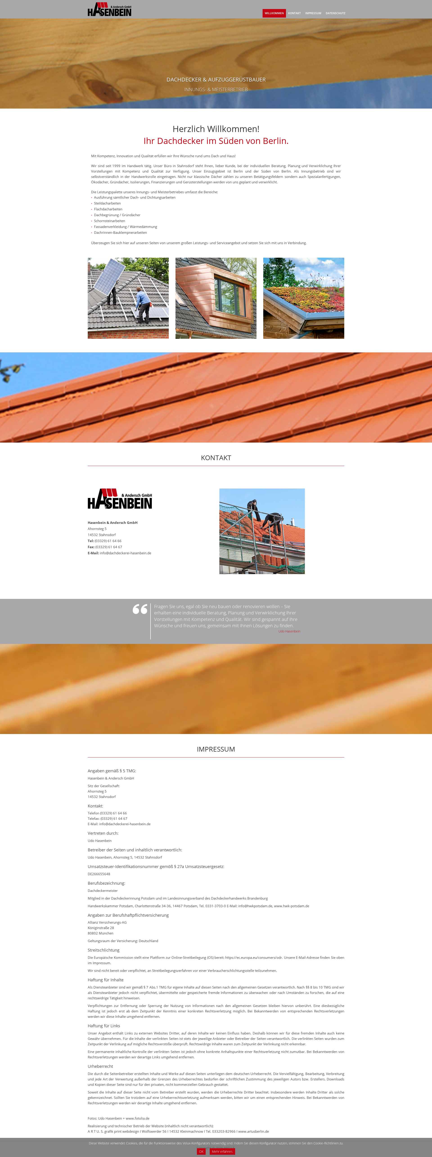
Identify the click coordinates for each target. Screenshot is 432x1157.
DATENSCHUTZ (335, 13)
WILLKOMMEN (274, 13)
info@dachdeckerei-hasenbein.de (125, 553)
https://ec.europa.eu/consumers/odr (253, 957)
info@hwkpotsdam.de (255, 906)
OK (201, 1151)
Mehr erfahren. (222, 1151)
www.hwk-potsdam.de (291, 906)
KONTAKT (294, 13)
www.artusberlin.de (253, 1131)
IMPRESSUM (313, 13)
